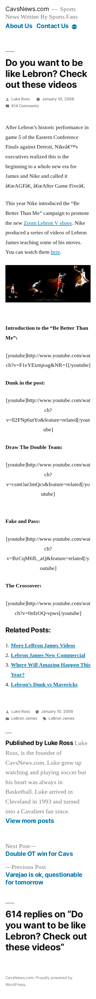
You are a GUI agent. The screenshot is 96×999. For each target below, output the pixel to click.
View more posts (29, 820)
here (55, 252)
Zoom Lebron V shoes (48, 223)
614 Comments (25, 106)
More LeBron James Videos (43, 645)
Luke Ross (20, 99)
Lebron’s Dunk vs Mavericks (44, 684)
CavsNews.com (27, 9)
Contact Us (52, 26)
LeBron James (24, 718)
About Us (18, 26)
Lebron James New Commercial (48, 655)
